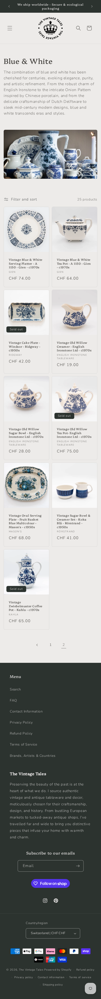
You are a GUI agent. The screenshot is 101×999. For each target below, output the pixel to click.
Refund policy (85, 970)
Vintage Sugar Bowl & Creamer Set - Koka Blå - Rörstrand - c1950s (74, 521)
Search (15, 689)
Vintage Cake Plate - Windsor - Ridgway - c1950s (24, 346)
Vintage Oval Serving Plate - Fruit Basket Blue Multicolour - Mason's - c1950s (25, 521)
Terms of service (80, 977)
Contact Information (26, 711)
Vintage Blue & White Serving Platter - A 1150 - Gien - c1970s (25, 263)
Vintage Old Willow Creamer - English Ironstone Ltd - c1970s (74, 346)
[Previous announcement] (9, 6)
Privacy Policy (21, 722)
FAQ (13, 700)
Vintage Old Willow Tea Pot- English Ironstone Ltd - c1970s (74, 433)
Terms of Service (23, 744)
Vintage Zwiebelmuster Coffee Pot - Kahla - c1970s (25, 606)
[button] (9, 28)
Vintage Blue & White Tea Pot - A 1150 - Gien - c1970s (74, 263)
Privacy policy (23, 977)
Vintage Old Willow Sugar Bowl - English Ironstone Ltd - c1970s (26, 433)
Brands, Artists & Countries (32, 755)
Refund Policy (21, 733)
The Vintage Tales (31, 970)
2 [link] (64, 644)
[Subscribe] (78, 866)
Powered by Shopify (58, 970)
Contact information (51, 977)
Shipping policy (53, 985)
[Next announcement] (92, 6)
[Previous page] (37, 645)
